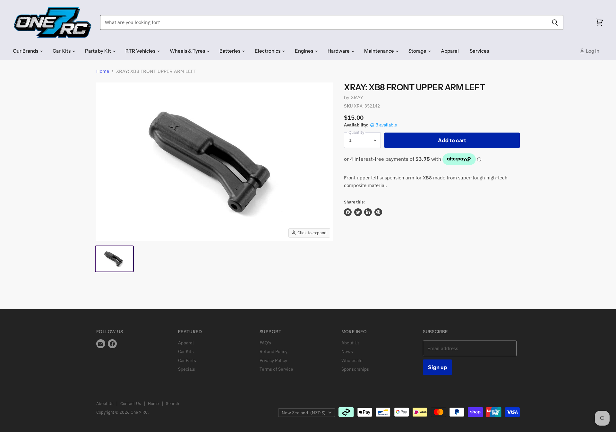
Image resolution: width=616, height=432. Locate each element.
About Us (350, 343)
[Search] (554, 22)
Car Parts (187, 360)
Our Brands (26, 51)
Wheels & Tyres (188, 51)
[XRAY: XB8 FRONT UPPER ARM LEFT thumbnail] (114, 259)
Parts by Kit (98, 51)
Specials (186, 369)
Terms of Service (276, 369)
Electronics (268, 51)
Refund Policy (273, 351)
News (347, 351)
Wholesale (352, 360)
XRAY (357, 97)
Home (102, 71)
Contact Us (130, 403)
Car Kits (62, 51)
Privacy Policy (273, 360)
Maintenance (379, 51)
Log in (592, 51)
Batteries (230, 51)
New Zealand (304, 413)
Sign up (437, 367)
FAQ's (265, 343)
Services (479, 51)
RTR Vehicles (140, 51)
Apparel (450, 51)
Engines (304, 51)
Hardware (339, 51)
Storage (417, 51)
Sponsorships (355, 369)
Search (172, 403)
